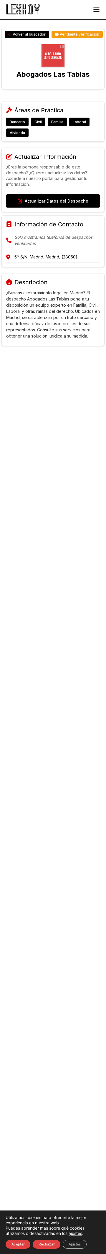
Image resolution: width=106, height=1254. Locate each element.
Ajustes (75, 1244)
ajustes (75, 1233)
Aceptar (17, 1244)
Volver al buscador (29, 34)
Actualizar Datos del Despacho (56, 200)
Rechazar (46, 1244)
